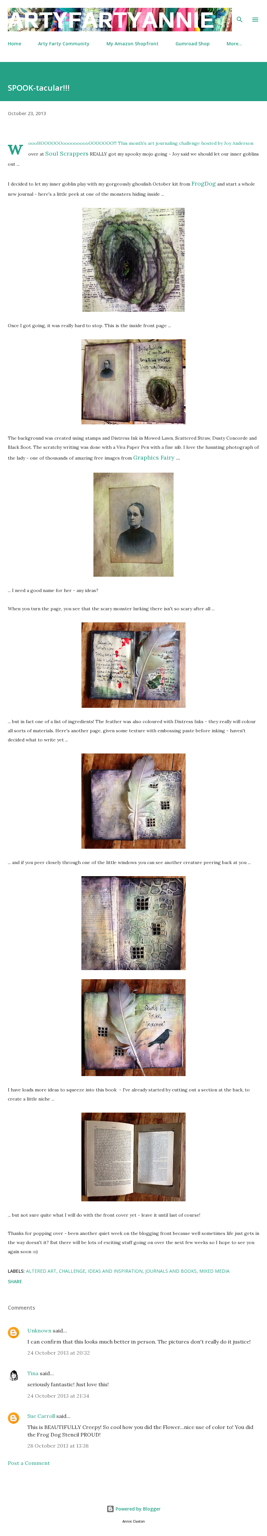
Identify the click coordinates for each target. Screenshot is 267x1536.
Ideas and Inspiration (115, 1271)
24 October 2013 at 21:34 (58, 1395)
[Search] (240, 12)
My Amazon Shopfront (132, 43)
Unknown (39, 1330)
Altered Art (41, 1271)
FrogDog (203, 183)
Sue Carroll (41, 1416)
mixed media (214, 1271)
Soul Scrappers (67, 153)
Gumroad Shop (193, 43)
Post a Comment (29, 1463)
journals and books (171, 1271)
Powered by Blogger (137, 1509)
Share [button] (15, 1281)
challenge (72, 1271)
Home (14, 43)
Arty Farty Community (64, 43)
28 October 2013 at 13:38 (58, 1445)
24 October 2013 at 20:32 (58, 1352)
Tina (32, 1373)
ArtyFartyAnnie (111, 19)
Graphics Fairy (154, 457)
